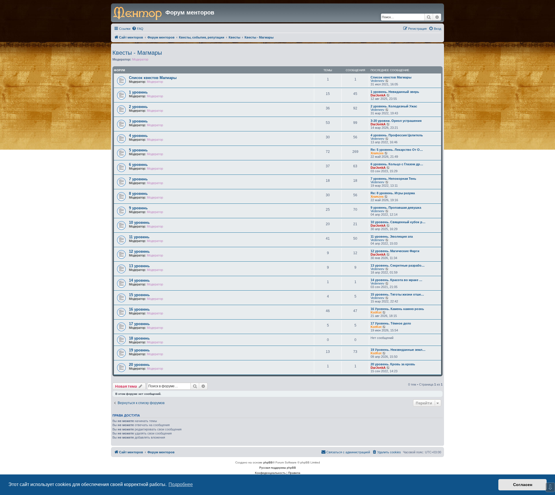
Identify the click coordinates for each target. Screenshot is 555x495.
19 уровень (139, 350)
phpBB (268, 462)
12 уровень (139, 251)
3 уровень (138, 121)
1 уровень (138, 92)
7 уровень (138, 179)
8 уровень (138, 193)
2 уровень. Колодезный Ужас (394, 106)
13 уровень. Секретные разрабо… (398, 265)
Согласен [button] (522, 484)
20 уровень (139, 364)
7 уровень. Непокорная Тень (393, 178)
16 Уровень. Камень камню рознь (397, 309)
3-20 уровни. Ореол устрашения (396, 120)
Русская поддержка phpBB (277, 467)
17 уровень (139, 324)
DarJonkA (378, 95)
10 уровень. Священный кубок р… (398, 222)
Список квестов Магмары (153, 78)
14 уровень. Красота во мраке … (396, 280)
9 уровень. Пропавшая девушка (396, 207)
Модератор (140, 59)
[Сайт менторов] (138, 13)
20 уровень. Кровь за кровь (393, 364)
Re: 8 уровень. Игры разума (393, 193)
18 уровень (139, 338)
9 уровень (138, 208)
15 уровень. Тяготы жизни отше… (397, 294)
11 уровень (139, 237)
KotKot (376, 312)
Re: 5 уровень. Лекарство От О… (397, 149)
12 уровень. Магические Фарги (395, 251)
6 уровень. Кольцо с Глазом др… (397, 164)
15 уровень (139, 295)
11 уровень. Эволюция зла (392, 236)
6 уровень (138, 164)
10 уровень (139, 222)
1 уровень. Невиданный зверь (395, 92)
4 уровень (138, 135)
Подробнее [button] (181, 484)
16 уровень (139, 309)
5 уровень (138, 150)
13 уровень (139, 266)
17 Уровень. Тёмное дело (391, 323)
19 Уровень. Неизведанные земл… (398, 349)
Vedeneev (377, 80)
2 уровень (138, 106)
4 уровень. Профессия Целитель (397, 135)
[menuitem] (137, 28)
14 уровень (139, 280)
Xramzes (377, 153)
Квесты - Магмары (137, 53)
